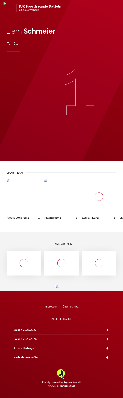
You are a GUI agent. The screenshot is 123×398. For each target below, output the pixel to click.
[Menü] (114, 8)
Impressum (51, 306)
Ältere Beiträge (23, 348)
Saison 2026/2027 (25, 330)
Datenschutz (70, 306)
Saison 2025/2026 (25, 339)
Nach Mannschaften (26, 357)
